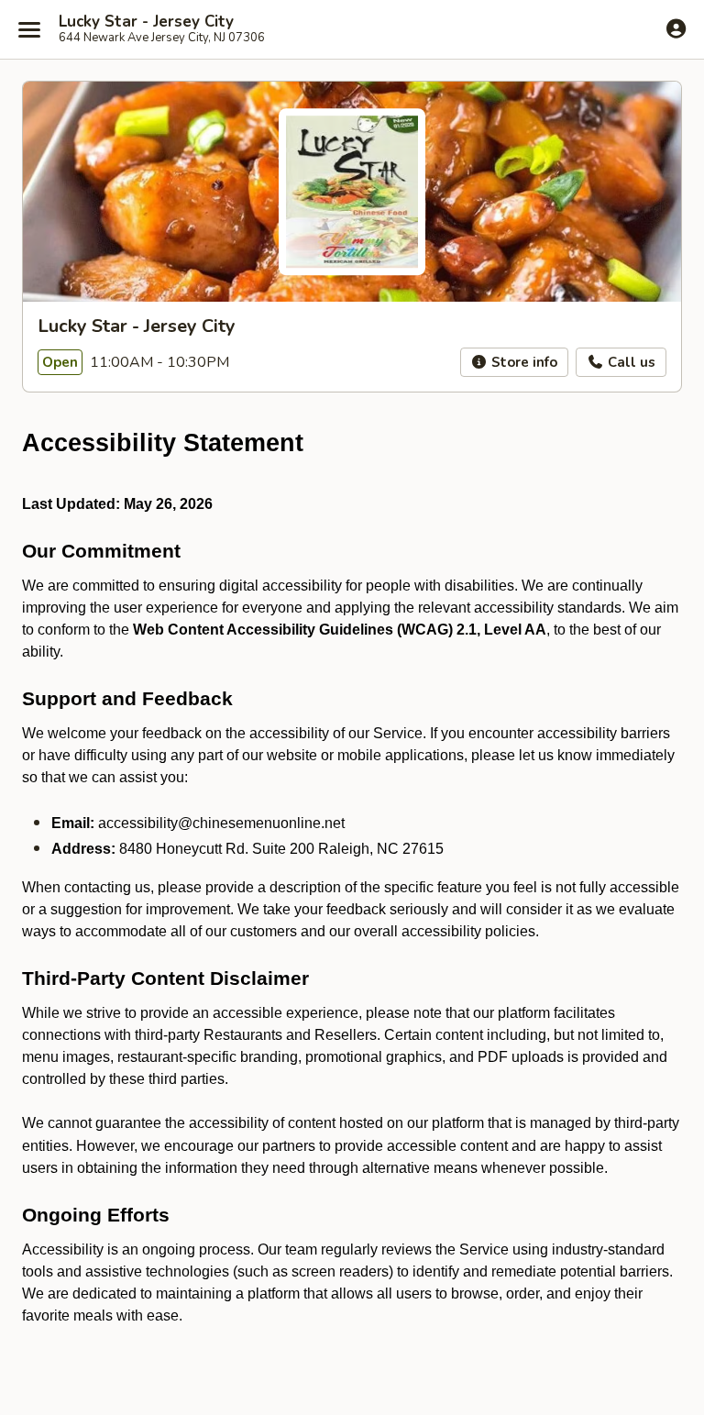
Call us (629, 362)
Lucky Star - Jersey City (146, 22)
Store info (522, 362)
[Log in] (676, 28)
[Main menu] (29, 29)
